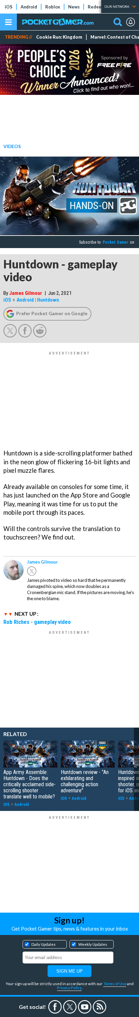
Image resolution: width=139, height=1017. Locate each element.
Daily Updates (43, 944)
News (74, 6)
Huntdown (48, 300)
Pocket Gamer (116, 242)
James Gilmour (25, 293)
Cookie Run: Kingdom (59, 37)
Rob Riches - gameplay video (37, 621)
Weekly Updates (92, 944)
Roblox (52, 6)
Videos (12, 146)
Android (29, 6)
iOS (8, 6)
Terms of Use (114, 983)
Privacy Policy (69, 987)
